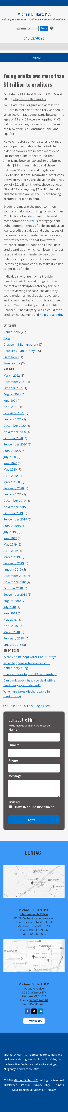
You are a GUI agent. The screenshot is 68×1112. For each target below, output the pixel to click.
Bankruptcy (11, 332)
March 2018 (11, 632)
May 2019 (10, 544)
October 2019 (13, 513)
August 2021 (12, 394)
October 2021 (13, 388)
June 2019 (10, 538)
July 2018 (9, 607)
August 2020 (12, 451)
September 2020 (15, 444)
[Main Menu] (34, 57)
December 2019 (14, 501)
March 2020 (11, 482)
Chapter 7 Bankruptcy (19, 351)
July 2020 (9, 457)
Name (12, 729)
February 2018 (13, 638)
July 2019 (9, 532)
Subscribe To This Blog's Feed (28, 706)
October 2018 (13, 588)
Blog (6, 338)
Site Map (25, 1085)
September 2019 (15, 519)
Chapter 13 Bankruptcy (29, 99)
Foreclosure (11, 363)
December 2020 (14, 426)
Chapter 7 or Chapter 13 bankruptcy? (30, 674)
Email (13, 745)
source (30, 221)
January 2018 (12, 645)
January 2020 (12, 494)
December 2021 (14, 382)
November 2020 (14, 432)
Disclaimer (14, 801)
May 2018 (10, 620)
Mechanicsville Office (34, 914)
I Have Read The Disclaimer (33, 807)
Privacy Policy (41, 1085)
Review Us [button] (34, 1021)
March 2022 (11, 375)
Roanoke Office (34, 988)
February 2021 (13, 413)
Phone (13, 760)
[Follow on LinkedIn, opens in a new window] (40, 1011)
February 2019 (13, 563)
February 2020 (13, 488)
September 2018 (15, 594)
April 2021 (10, 407)
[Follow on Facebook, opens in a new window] (27, 1011)
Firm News (11, 357)
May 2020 (10, 469)
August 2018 (12, 601)
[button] (64, 1088)
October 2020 (13, 438)
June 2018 (10, 613)
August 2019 (12, 526)
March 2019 (11, 557)
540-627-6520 (34, 38)
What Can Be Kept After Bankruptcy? (29, 657)
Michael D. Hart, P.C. (36, 94)
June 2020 (10, 463)
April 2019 (10, 551)
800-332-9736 (38, 930)
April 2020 (10, 476)
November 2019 (14, 507)
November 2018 (14, 582)
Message (15, 776)
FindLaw (51, 1090)
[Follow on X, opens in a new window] (34, 1011)
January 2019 (12, 569)
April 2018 (10, 626)
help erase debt (51, 315)
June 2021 (10, 400)
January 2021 (12, 419)
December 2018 (14, 576)
